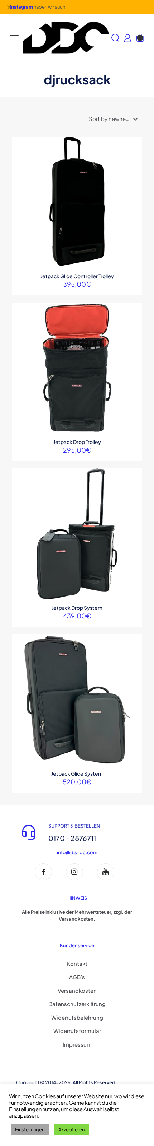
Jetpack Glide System (77, 773)
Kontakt (77, 963)
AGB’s (77, 976)
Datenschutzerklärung (77, 1003)
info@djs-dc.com (77, 852)
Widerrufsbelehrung (77, 1017)
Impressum (77, 1044)
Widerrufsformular (77, 1030)
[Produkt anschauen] (134, 155)
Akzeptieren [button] (71, 1129)
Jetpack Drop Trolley (77, 442)
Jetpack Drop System (77, 607)
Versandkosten (77, 990)
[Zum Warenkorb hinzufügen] (134, 145)
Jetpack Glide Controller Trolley (77, 276)
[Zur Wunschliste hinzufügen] (134, 165)
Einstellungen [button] (29, 1129)
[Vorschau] (134, 176)
